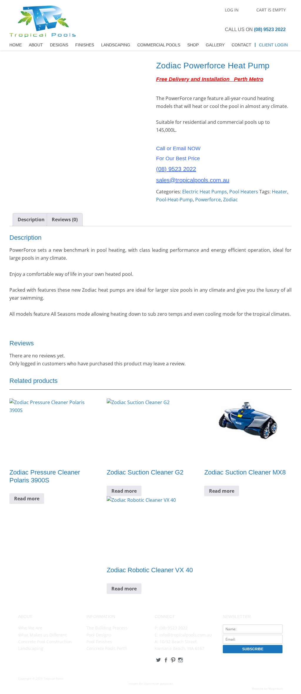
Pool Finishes (99, 641)
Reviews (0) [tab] (65, 219)
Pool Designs (98, 635)
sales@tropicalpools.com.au (192, 180)
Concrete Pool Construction (45, 641)
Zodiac (230, 199)
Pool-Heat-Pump (174, 199)
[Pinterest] (173, 660)
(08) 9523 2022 (270, 29)
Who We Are (30, 628)
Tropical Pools (42, 23)
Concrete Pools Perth (106, 648)
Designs (59, 45)
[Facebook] (165, 660)
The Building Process (107, 628)
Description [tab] (31, 219)
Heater (279, 191)
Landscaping (115, 45)
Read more (26, 498)
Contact (241, 45)
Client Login (273, 45)
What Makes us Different (42, 635)
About (36, 45)
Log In (232, 10)
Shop (193, 45)
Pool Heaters (243, 191)
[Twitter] (158, 660)
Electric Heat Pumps (204, 191)
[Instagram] (180, 660)
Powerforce (208, 199)
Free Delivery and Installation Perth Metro (209, 79)
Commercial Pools (158, 45)
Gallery (215, 45)
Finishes (84, 45)
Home (15, 45)
